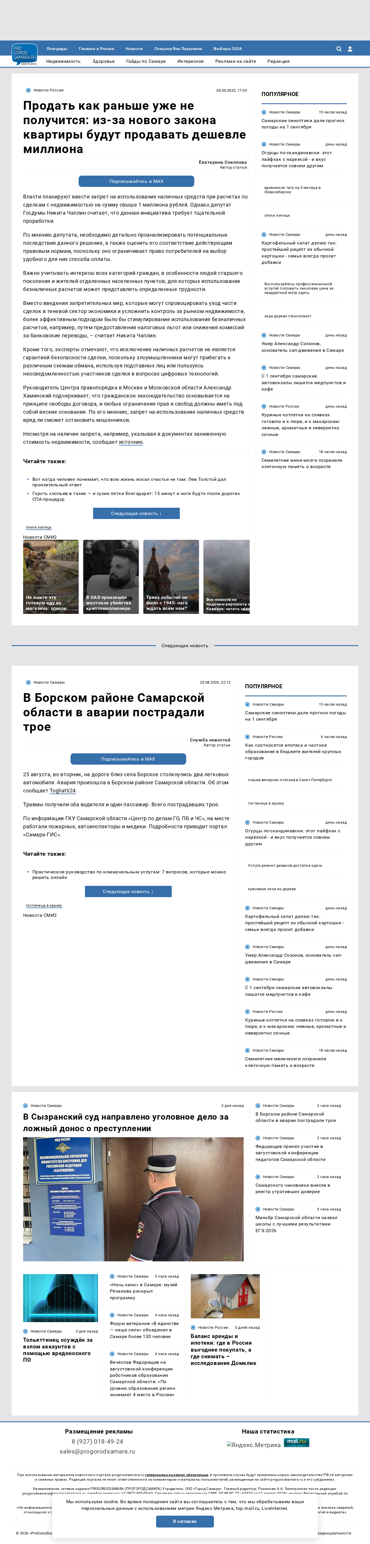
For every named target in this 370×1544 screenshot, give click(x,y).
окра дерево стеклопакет (287, 316)
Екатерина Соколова (223, 162)
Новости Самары (284, 112)
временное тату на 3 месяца (290, 187)
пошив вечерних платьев (271, 780)
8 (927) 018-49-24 (97, 1441)
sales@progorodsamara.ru (97, 1451)
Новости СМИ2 (40, 537)
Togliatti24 (63, 790)
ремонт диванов (277, 865)
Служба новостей (210, 740)
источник (131, 442)
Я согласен (185, 1521)
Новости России (49, 90)
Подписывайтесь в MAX (137, 181)
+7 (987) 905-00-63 (137, 1493)
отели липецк (39, 527)
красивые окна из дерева (272, 889)
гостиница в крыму (44, 905)
